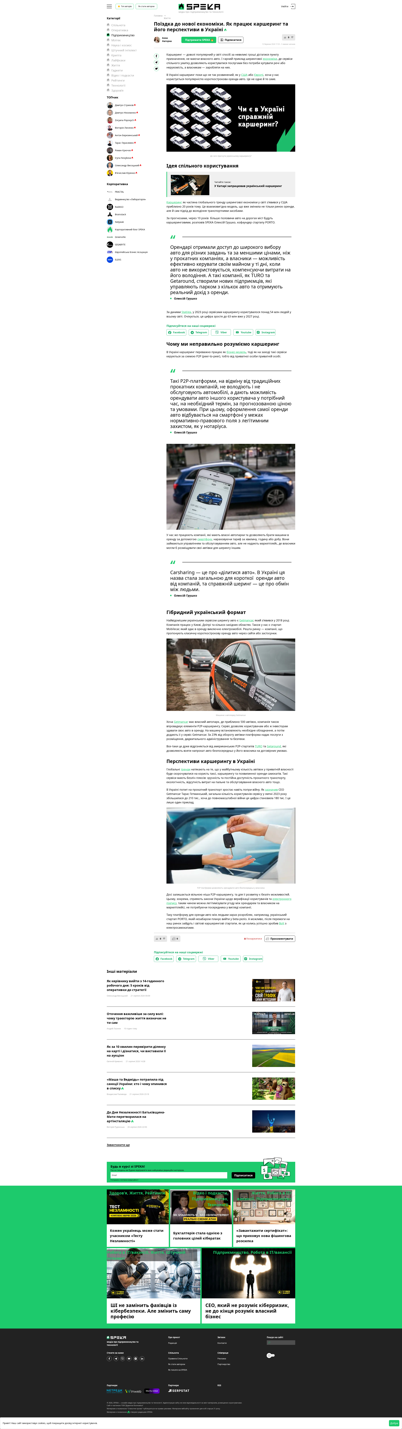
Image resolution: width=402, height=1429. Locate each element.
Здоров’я (117, 90)
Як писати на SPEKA (177, 1369)
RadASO (119, 206)
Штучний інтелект (124, 50)
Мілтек (116, 40)
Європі (258, 75)
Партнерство (223, 1364)
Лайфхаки (118, 60)
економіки (270, 59)
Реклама (221, 1358)
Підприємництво (123, 35)
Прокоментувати (281, 938)
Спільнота (118, 25)
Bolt (281, 923)
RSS (219, 1385)
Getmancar (181, 722)
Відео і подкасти (122, 75)
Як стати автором (146, 6)
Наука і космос (121, 45)
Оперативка (119, 30)
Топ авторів (126, 6)
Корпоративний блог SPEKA (130, 229)
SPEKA (116, 1403)
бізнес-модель (236, 352)
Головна (158, 15)
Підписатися (233, 40)
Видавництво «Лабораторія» (130, 199)
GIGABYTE (120, 244)
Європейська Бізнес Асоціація (131, 252)
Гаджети (117, 70)
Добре (394, 1423)
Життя (167, 18)
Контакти (222, 1343)
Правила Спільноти (177, 1358)
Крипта (116, 55)
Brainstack (120, 214)
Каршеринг (174, 202)
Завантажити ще (118, 1145)
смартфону (204, 539)
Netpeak (119, 221)
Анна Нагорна (167, 39)
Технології (118, 85)
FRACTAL (119, 191)
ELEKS (118, 259)
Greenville (120, 236)
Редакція (172, 1343)
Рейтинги (118, 80)
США (244, 75)
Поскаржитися (254, 938)
